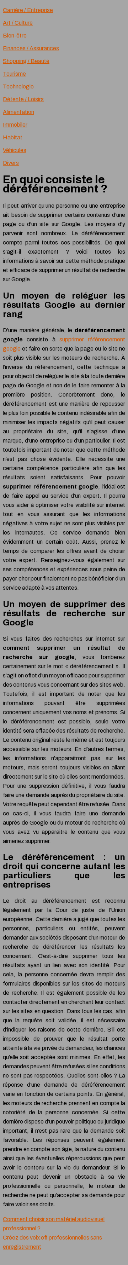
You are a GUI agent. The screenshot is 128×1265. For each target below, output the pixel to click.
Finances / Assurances (31, 48)
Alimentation (18, 112)
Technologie (18, 86)
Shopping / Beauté (26, 61)
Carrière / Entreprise (28, 10)
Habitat (12, 137)
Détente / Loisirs (23, 99)
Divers (11, 163)
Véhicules (14, 150)
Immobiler (15, 125)
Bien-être (15, 36)
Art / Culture (18, 23)
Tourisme (14, 74)
